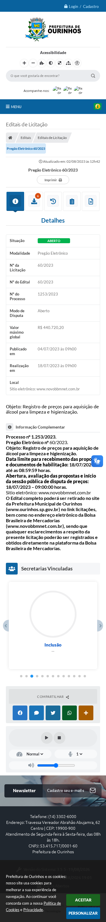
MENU (16, 107)
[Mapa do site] (68, 63)
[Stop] (59, 738)
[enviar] (93, 790)
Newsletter (24, 791)
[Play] (47, 738)
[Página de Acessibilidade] (77, 63)
